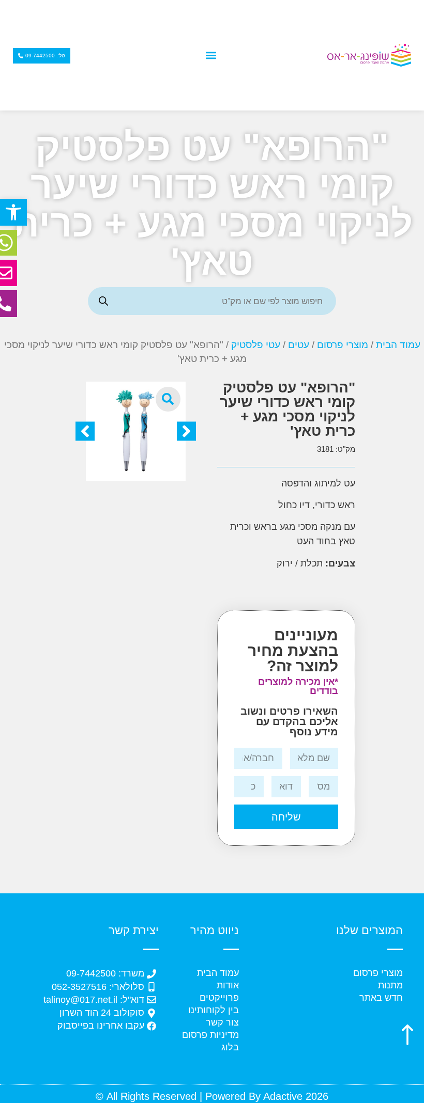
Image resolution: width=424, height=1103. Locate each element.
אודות (228, 985)
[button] (13, 212)
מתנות (390, 985)
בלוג (230, 1047)
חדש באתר (381, 997)
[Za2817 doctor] (136, 431)
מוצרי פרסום (342, 344)
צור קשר (222, 1022)
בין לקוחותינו (213, 1010)
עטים (298, 344)
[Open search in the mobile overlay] (212, 301)
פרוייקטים (219, 997)
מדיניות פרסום (210, 1035)
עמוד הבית (398, 344)
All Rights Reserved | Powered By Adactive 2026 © (212, 1096)
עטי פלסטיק (255, 344)
